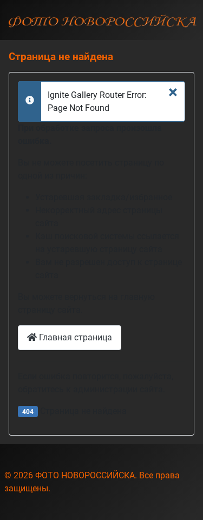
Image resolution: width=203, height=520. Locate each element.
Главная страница (74, 337)
